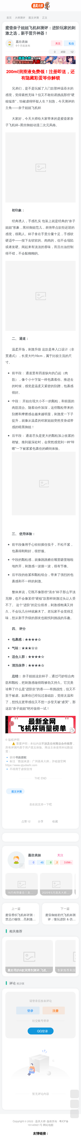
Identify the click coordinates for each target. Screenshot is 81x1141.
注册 (55, 1010)
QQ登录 (42, 1031)
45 (42, 862)
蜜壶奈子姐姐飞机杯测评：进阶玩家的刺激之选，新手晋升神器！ (40, 30)
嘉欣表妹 (22, 41)
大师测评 (20, 17)
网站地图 (48, 1125)
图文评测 (34, 17)
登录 (30, 1010)
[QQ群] (74, 1094)
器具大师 (40, 1121)
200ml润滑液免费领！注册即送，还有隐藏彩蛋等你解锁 (40, 74)
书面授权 (21, 757)
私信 (71, 43)
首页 (9, 17)
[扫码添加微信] (74, 1104)
